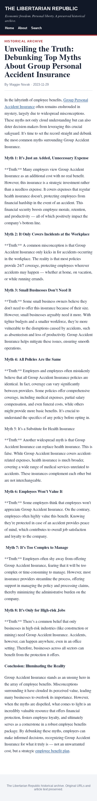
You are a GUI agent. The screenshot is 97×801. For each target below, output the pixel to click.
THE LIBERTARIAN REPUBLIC (41, 8)
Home (9, 28)
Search (36, 28)
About (22, 28)
